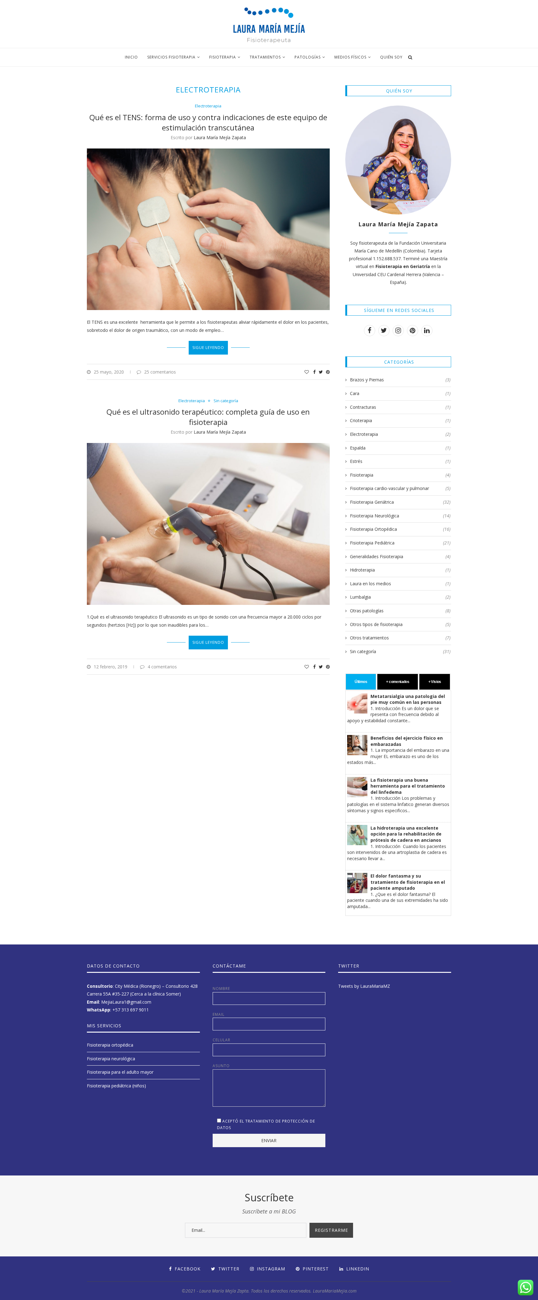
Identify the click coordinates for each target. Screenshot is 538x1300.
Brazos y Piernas (400, 380)
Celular (221, 1040)
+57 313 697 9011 (130, 1010)
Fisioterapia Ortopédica (400, 529)
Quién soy (391, 57)
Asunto (221, 1065)
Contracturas (400, 407)
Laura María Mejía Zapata (220, 137)
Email (218, 1014)
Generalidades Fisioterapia (400, 556)
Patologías (308, 57)
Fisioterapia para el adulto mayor (120, 1072)
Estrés (400, 461)
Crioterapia (400, 420)
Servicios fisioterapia (171, 57)
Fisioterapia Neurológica (400, 516)
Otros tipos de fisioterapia (400, 624)
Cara (400, 393)
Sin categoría (226, 400)
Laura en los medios (400, 583)
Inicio (131, 57)
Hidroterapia (400, 570)
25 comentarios (160, 372)
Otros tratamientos (400, 638)
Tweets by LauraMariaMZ (364, 986)
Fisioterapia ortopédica (110, 1045)
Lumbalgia (400, 597)
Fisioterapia (222, 57)
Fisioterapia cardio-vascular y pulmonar (400, 488)
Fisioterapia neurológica (111, 1059)
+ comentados (397, 682)
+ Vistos (434, 682)
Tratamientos (265, 57)
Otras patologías (400, 611)
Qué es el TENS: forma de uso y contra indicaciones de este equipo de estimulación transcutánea (208, 122)
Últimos (361, 682)
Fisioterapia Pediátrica (400, 543)
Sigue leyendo (208, 347)
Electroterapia (208, 106)
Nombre (221, 988)
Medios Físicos (350, 57)
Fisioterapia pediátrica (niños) (116, 1086)
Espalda (400, 448)
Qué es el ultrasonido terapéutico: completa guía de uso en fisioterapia (208, 417)
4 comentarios (162, 667)
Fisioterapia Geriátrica (400, 502)
